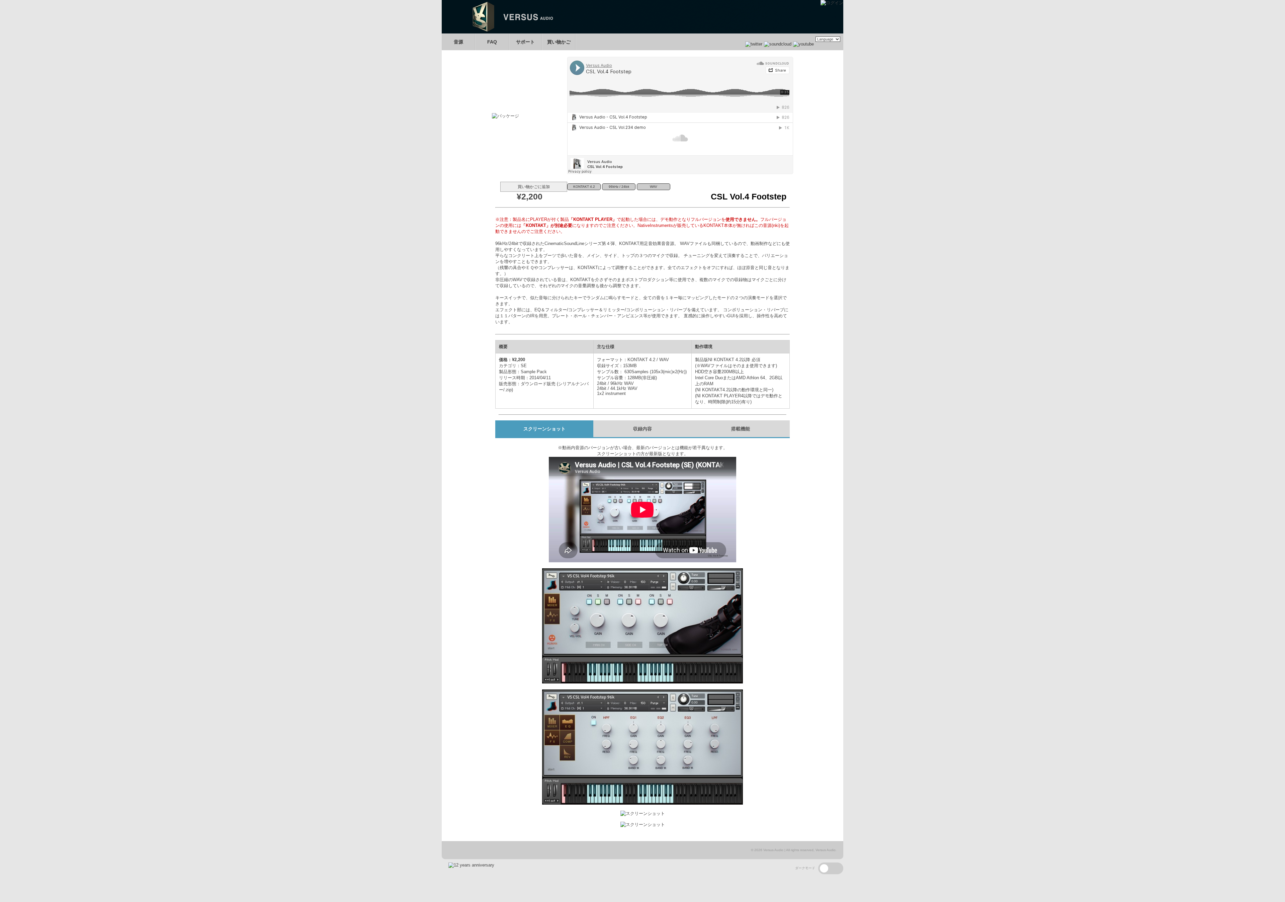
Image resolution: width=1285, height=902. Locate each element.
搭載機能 (740, 428)
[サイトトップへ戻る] (642, 31)
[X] (753, 44)
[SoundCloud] (776, 44)
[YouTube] (802, 44)
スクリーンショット (544, 428)
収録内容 (642, 428)
